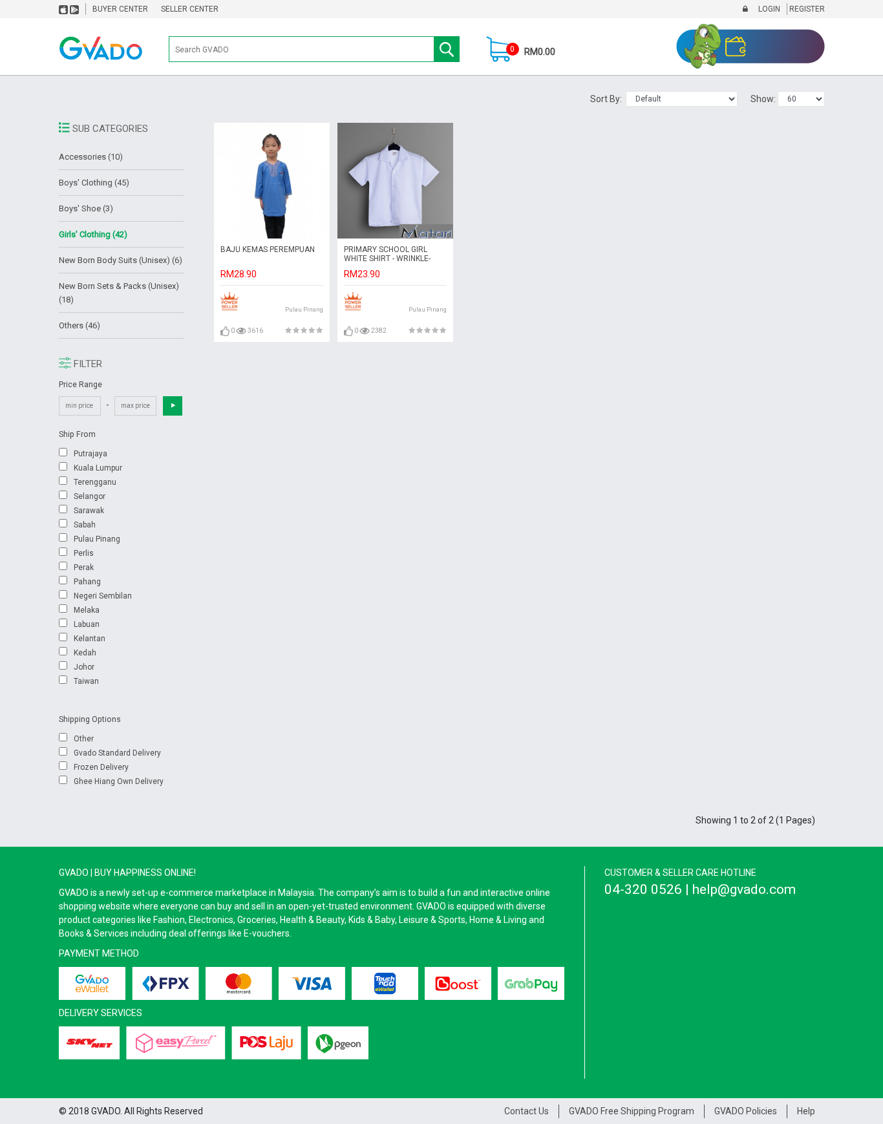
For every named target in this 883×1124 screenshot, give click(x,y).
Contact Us (526, 1111)
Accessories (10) (91, 157)
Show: (764, 99)
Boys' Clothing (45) (94, 182)
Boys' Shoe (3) (86, 208)
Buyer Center (120, 9)
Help (806, 1111)
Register (806, 9)
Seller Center (189, 9)
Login (768, 9)
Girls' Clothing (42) (93, 234)
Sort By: (608, 99)
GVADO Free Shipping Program (631, 1111)
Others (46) (79, 325)
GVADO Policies (745, 1111)
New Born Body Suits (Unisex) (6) (120, 260)
